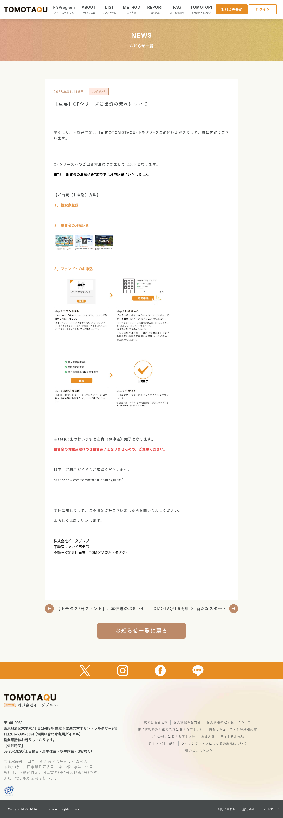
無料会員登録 (231, 9)
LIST (109, 9)
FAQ (177, 9)
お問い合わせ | (228, 809)
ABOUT (89, 9)
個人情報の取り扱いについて (229, 722)
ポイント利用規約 (162, 743)
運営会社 (248, 809)
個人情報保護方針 (187, 722)
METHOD (131, 9)
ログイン (263, 9)
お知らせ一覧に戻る (141, 630)
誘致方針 (208, 736)
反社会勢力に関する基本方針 (173, 736)
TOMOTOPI (201, 9)
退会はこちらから (199, 750)
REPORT (155, 9)
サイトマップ (270, 809)
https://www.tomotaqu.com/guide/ (88, 480)
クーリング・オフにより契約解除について (214, 743)
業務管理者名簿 (156, 722)
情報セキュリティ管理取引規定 (233, 729)
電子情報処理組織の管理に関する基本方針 (170, 729)
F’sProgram (64, 9)
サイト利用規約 (232, 736)
